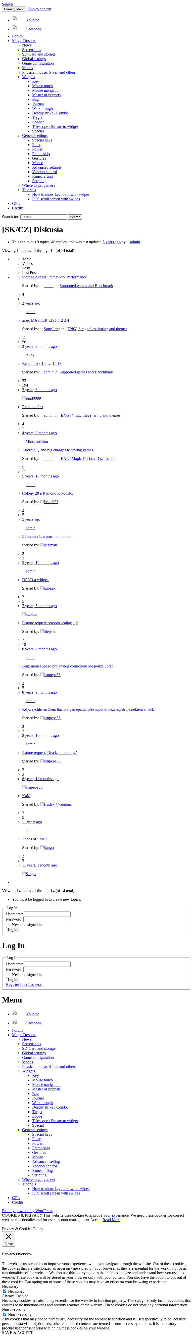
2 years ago (31, 303)
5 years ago (112, 242)
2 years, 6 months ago (39, 390)
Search (7, 4)
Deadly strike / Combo (50, 113)
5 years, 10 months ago (40, 476)
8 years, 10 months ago (40, 735)
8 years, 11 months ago (40, 779)
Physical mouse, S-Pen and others (49, 72)
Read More (111, 1220)
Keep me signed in (27, 925)
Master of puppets (46, 95)
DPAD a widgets (35, 580)
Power (37, 149)
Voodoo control (44, 172)
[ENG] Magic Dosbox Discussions (87, 458)
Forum (17, 36)
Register (12, 984)
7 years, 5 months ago (39, 606)
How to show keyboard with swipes (60, 194)
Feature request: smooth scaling (47, 623)
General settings (34, 135)
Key (35, 81)
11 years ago (32, 822)
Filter (36, 144)
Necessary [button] (10, 1286)
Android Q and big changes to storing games (57, 450)
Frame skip (41, 154)
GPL (16, 203)
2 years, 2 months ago (39, 346)
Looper (38, 122)
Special (38, 131)
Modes (27, 68)
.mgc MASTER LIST (39, 320)
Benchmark (31, 363)
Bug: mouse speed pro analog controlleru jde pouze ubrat (67, 666)
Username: (15, 914)
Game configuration (38, 63)
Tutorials (29, 190)
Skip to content (39, 9)
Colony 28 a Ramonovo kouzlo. (47, 493)
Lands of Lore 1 (35, 839)
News (26, 45)
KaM (26, 796)
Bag (35, 99)
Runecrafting (42, 176)
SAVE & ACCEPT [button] (17, 1332)
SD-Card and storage (39, 54)
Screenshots (31, 49)
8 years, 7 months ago (39, 649)
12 (55, 363)
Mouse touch (42, 86)
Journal (38, 104)
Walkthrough (42, 108)
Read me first (32, 407)
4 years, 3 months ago (39, 433)
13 (60, 363)
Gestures (39, 158)
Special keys (42, 140)
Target (37, 117)
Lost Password (31, 984)
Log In (12, 930)
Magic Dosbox (24, 40)
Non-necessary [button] (14, 1309)
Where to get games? (38, 185)
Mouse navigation (46, 90)
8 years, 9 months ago (39, 692)
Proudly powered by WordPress (27, 1211)
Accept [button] (96, 1220)
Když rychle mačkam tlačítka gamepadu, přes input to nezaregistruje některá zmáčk (88, 709)
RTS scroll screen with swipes (56, 199)
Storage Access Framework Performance (54, 277)
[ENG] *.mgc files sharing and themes (96, 329)
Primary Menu (14, 9)
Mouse (37, 163)
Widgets (28, 77)
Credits (17, 208)
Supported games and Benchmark (86, 285)
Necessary (16, 1291)
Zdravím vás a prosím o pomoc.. (47, 536)
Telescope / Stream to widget (55, 126)
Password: (14, 919)
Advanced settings (46, 167)
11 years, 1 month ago (39, 865)
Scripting (39, 181)
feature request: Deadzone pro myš (49, 752)
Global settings (34, 59)
